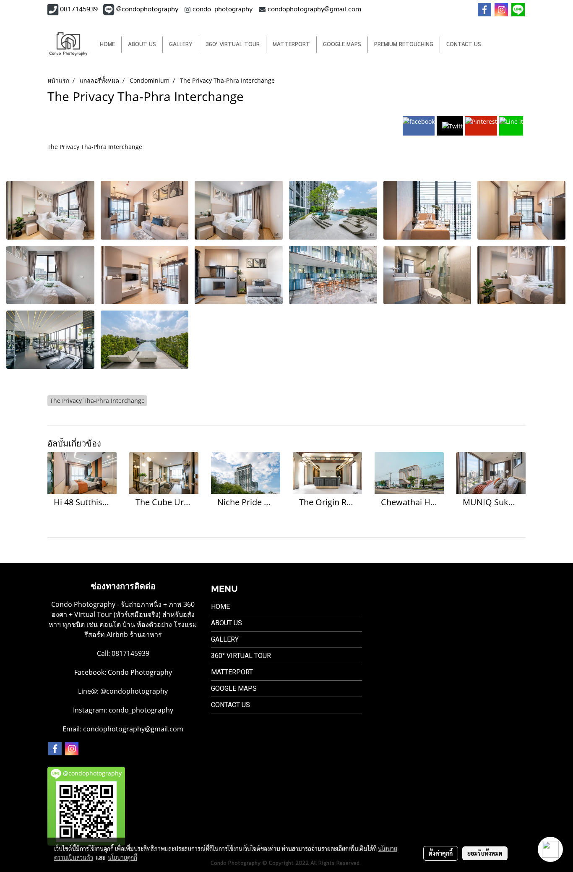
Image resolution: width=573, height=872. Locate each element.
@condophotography (134, 691)
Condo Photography (140, 672)
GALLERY (181, 45)
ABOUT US (142, 45)
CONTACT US (463, 45)
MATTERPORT (291, 45)
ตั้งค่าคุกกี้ (441, 853)
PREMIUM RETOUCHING (403, 45)
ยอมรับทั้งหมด (485, 853)
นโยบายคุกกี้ (122, 857)
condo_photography (141, 710)
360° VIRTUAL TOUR (233, 45)
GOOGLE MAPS (342, 45)
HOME (107, 45)
